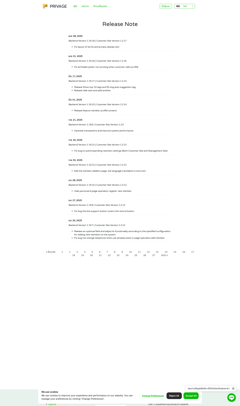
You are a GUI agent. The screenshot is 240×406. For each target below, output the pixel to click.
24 (127, 255)
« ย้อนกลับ (50, 252)
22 (109, 255)
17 (192, 252)
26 (144, 255)
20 (91, 255)
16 (183, 252)
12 (148, 252)
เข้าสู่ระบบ (166, 6)
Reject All (174, 395)
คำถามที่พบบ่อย (100, 6)
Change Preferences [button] (153, 395)
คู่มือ (75, 6)
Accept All (191, 395)
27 (153, 255)
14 (166, 252)
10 (130, 252)
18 (73, 255)
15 (174, 252)
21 (100, 255)
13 (157, 252)
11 (139, 252)
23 (118, 255)
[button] (184, 6)
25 (135, 255)
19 (82, 255)
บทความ (85, 6)
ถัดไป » (164, 255)
